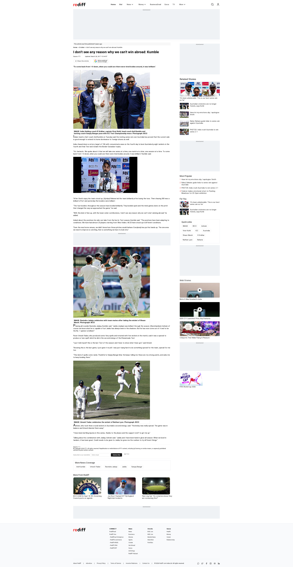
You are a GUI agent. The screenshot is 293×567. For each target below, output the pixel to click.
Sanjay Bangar (136, 467)
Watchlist (151, 540)
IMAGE (185, 226)
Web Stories (185, 280)
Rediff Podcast (133, 553)
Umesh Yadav (95, 467)
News (129, 4)
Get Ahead (132, 545)
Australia (206, 231)
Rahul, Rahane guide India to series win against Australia (199, 184)
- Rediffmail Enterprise (116, 537)
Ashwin (204, 226)
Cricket (81, 47)
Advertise (89, 563)
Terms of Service (115, 563)
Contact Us (145, 563)
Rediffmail (112, 531)
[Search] (212, 4)
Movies (131, 537)
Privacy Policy (101, 563)
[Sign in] (218, 4)
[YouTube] (215, 564)
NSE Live (150, 534)
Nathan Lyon (187, 240)
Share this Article (83, 61)
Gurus (166, 4)
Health (169, 531)
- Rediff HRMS (113, 542)
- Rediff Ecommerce (115, 540)
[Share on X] (202, 564)
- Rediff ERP (113, 548)
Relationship (171, 540)
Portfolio (150, 542)
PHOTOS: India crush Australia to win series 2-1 (200, 188)
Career (169, 537)
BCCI (195, 226)
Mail (120, 4)
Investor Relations (131, 563)
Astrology (132, 551)
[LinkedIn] (219, 564)
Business (132, 534)
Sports (131, 540)
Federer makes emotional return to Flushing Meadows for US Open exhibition (198, 192)
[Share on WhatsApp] (198, 564)
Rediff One (112, 534)
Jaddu (124, 467)
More (181, 4)
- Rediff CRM (113, 545)
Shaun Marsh (188, 235)
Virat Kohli (187, 231)
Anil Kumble (80, 467)
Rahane (200, 240)
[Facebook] (206, 564)
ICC (196, 231)
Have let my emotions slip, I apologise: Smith (199, 179)
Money (141, 4)
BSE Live (150, 531)
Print (127, 454)
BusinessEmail (155, 4)
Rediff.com (162, 563)
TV (173, 4)
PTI (79, 56)
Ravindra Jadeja (111, 467)
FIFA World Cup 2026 (188, 387)
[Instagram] (211, 564)
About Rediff (77, 563)
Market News (152, 537)
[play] (199, 290)
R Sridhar (201, 235)
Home (113, 4)
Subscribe (116, 455)
